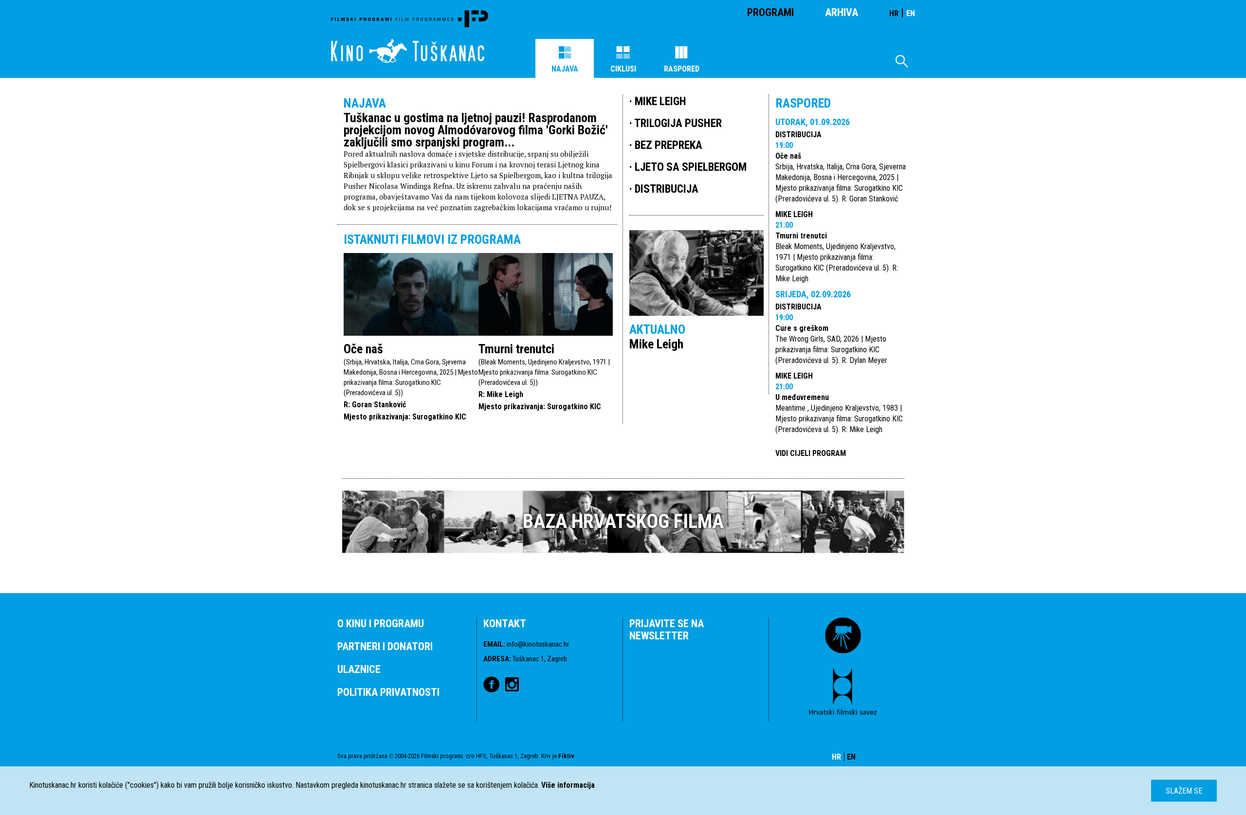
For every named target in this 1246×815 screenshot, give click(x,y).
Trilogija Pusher (678, 123)
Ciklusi (623, 68)
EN (910, 13)
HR (893, 13)
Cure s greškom (801, 328)
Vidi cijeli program (810, 453)
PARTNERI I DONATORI (385, 646)
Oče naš (363, 349)
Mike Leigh (794, 214)
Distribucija (798, 134)
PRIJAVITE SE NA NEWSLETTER (666, 629)
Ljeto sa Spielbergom (691, 167)
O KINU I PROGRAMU (380, 623)
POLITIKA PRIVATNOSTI (388, 692)
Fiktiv (566, 756)
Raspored (681, 68)
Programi (770, 12)
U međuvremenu (802, 397)
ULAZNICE (359, 669)
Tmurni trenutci (516, 349)
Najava (564, 68)
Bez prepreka (668, 145)
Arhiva (841, 12)
